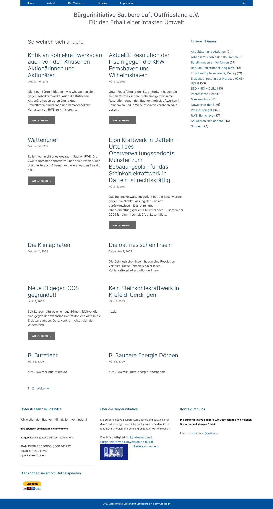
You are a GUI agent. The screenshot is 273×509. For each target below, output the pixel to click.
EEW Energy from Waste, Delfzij (213, 73)
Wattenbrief (43, 139)
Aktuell (51, 3)
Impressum (127, 3)
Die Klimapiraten (49, 244)
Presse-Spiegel (201, 110)
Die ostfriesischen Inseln (140, 244)
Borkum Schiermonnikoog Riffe (213, 68)
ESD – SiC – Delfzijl (204, 88)
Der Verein (74, 3)
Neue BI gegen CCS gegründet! (53, 291)
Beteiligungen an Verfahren (210, 62)
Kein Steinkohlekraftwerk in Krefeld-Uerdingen (144, 291)
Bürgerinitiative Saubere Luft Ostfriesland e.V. (136, 14)
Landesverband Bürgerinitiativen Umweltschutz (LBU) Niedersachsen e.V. (129, 441)
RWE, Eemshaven (203, 115)
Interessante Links (203, 94)
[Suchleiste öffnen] (244, 3)
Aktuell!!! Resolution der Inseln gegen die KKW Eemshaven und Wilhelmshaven (139, 65)
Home (30, 3)
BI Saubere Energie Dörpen (143, 355)
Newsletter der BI (203, 104)
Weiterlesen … (41, 120)
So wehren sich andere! (207, 121)
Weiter (43, 388)
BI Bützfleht (43, 355)
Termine (102, 3)
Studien (196, 126)
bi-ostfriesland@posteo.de (203, 433)
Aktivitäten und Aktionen (208, 51)
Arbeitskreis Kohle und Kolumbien (214, 57)
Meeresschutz (200, 99)
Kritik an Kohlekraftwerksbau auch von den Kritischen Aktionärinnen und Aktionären (65, 65)
